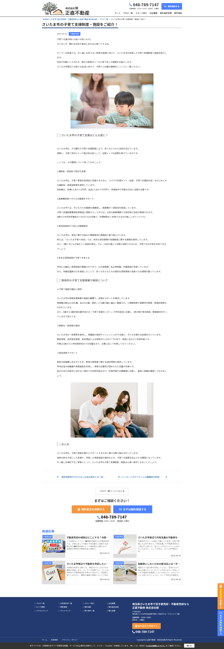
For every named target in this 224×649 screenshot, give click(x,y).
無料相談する (173, 6)
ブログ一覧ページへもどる (112, 491)
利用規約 (54, 640)
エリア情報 (40, 607)
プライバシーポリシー (70, 640)
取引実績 (111, 611)
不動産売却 (74, 33)
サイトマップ (65, 611)
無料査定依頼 (166, 13)
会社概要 (153, 13)
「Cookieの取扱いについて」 (155, 646)
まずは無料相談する (134, 509)
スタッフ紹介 (141, 13)
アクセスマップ (42, 611)
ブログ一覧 (128, 13)
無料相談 (178, 13)
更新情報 (63, 607)
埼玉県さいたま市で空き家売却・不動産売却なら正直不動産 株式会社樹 (160, 605)
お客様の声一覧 (66, 603)
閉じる (189, 645)
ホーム (117, 13)
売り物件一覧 (89, 611)
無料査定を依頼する (93, 509)
